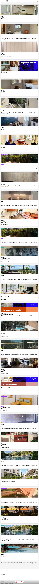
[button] (18, 14)
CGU (1, 575)
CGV (1, 577)
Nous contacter (3, 574)
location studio (18, 563)
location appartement (14, 563)
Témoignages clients (3, 578)
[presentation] (1, 10)
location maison (10, 563)
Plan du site (2, 571)
